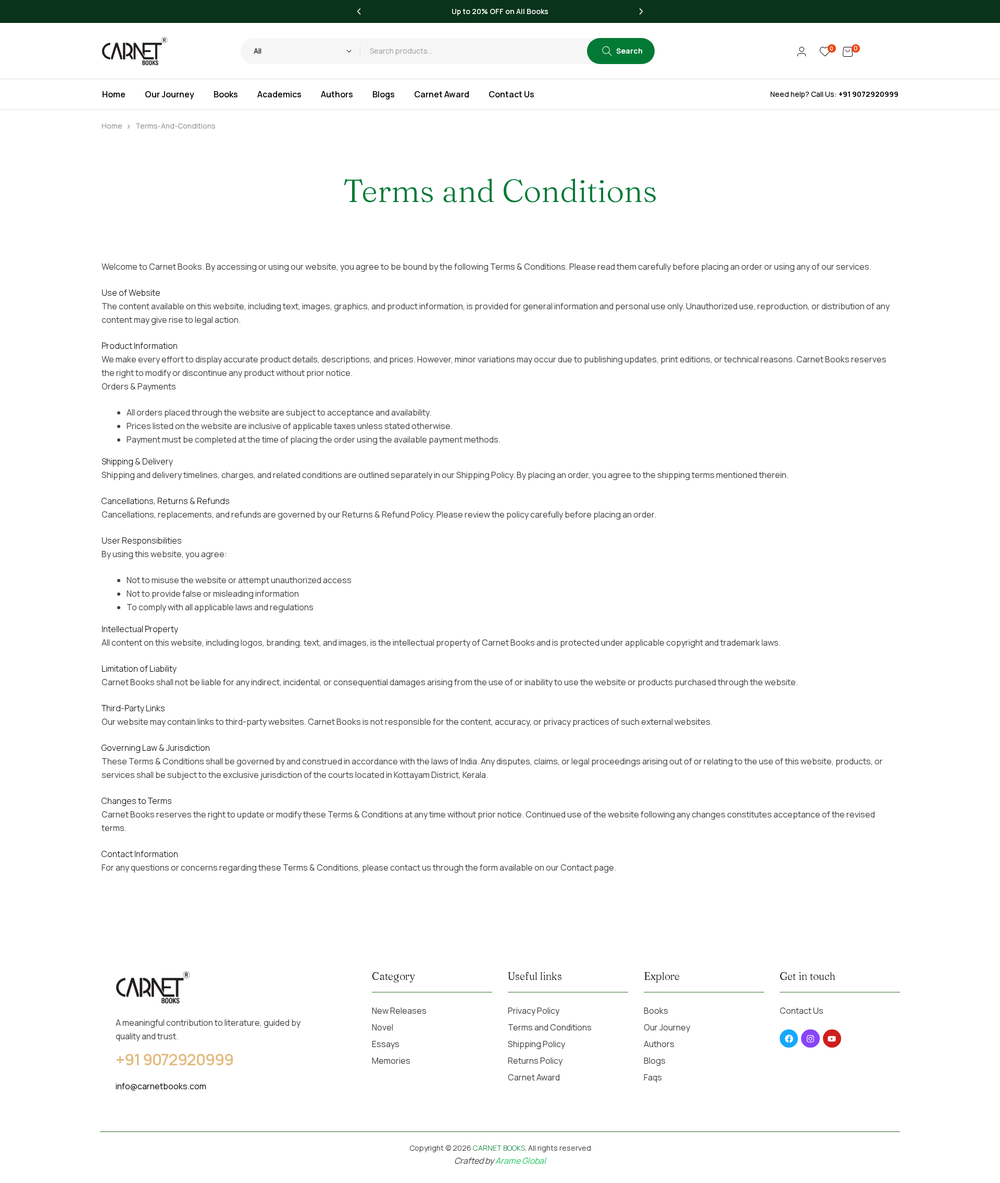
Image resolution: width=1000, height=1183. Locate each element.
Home (112, 126)
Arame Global (520, 1160)
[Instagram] (810, 1038)
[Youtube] (832, 1038)
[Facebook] (789, 1038)
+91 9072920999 (868, 94)
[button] (359, 11)
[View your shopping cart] (848, 51)
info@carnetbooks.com (161, 1086)
